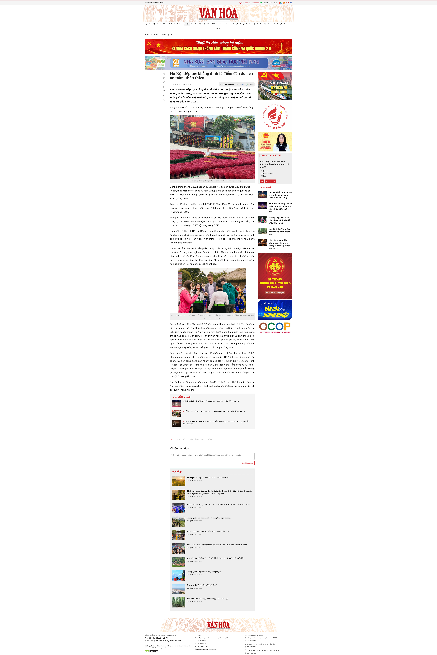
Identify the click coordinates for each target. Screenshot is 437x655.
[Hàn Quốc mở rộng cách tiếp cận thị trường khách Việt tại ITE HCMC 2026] (178, 508)
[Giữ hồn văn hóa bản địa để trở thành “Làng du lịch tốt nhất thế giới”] (178, 562)
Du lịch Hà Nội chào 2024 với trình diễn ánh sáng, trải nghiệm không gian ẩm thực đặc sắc (216, 422)
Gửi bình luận (247, 463)
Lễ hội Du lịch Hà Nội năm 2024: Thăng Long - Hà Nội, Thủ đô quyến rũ (214, 411)
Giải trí (209, 24)
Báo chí (165, 24)
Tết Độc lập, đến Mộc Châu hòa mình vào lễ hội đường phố (279, 220)
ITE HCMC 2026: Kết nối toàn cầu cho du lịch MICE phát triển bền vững (217, 544)
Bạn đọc (259, 24)
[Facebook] (164, 74)
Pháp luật (252, 24)
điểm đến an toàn (197, 439)
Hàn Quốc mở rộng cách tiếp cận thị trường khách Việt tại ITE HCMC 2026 (218, 504)
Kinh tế (222, 24)
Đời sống (215, 24)
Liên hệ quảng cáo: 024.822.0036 (207, 649)
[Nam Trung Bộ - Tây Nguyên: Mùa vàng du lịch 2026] (178, 535)
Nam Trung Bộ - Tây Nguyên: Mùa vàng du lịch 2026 (209, 531)
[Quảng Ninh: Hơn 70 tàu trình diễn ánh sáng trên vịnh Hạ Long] (262, 194)
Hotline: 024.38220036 (250, 3)
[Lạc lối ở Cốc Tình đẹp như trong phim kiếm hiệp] (178, 602)
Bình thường (268, 173)
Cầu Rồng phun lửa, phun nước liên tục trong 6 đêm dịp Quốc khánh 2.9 (279, 244)
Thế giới (279, 24)
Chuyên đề (244, 24)
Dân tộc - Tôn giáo (232, 24)
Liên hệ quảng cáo (270, 3)
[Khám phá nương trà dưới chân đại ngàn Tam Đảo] (178, 481)
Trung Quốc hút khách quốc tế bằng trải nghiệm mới (209, 517)
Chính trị (152, 24)
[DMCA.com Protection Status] (152, 651)
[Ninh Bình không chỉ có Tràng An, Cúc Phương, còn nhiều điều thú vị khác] (262, 205)
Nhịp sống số (268, 24)
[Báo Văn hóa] (218, 13)
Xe (274, 24)
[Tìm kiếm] (217, 29)
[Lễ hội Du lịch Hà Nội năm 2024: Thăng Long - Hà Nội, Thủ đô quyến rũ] (176, 413)
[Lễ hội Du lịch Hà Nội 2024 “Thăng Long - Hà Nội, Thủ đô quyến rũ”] (176, 403)
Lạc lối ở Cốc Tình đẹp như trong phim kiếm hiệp (207, 598)
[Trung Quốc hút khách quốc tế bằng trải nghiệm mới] (178, 522)
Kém (265, 176)
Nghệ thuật (201, 24)
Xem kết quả (270, 181)
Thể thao (180, 24)
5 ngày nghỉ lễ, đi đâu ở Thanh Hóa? (202, 585)
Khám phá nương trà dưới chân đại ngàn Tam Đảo (207, 477)
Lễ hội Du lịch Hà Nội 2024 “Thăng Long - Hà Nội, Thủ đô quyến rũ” (211, 401)
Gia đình (193, 24)
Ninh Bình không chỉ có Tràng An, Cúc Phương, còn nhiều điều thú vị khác (280, 207)
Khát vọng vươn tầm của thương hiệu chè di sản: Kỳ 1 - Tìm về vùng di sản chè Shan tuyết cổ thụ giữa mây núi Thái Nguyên (219, 492)
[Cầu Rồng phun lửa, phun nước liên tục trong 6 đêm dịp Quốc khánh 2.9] (262, 242)
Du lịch (186, 24)
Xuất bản (172, 24)
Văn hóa (159, 24)
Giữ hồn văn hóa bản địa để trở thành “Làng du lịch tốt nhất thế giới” (215, 558)
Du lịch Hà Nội (179, 439)
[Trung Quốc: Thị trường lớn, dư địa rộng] (178, 575)
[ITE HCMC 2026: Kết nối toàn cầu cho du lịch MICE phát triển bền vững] (178, 548)
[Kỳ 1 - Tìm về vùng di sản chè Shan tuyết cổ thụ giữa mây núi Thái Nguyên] (178, 495)
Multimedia (287, 24)
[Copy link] (164, 87)
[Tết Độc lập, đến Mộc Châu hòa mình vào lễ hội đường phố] (262, 219)
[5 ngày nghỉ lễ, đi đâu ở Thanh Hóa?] (178, 589)
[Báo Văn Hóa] (218, 624)
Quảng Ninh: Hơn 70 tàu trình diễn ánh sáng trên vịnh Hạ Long (280, 195)
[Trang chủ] (146, 24)
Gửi (262, 181)
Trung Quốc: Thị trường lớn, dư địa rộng (204, 571)
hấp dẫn (211, 439)
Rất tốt (266, 171)
